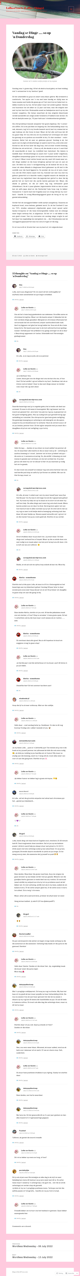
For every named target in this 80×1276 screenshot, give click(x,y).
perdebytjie (24, 1170)
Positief (22, 1131)
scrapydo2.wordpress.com (30, 400)
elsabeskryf (24, 698)
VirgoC (22, 834)
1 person (21, 299)
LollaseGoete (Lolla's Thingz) (25, 8)
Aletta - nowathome (27, 577)
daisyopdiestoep (26, 984)
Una (20, 285)
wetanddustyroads (27, 741)
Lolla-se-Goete (30, 256)
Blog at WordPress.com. (20, 1272)
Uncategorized (42, 256)
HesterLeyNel (25, 934)
